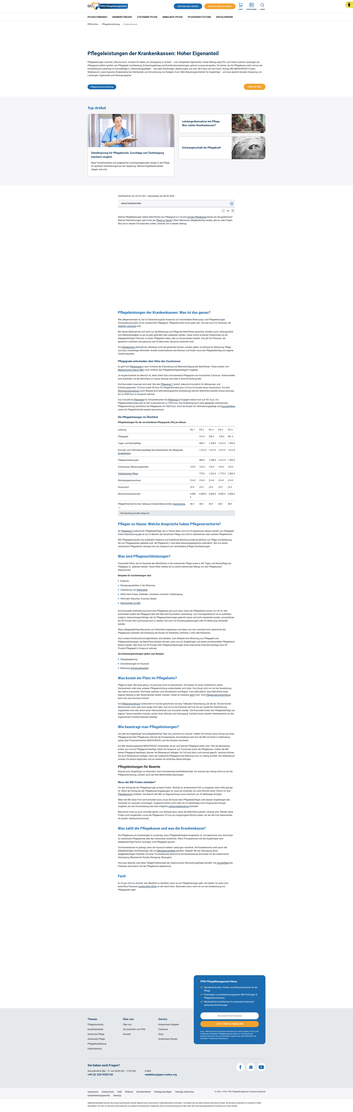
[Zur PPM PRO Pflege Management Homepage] (108, 6)
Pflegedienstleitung (199, 17)
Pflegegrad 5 (174, 399)
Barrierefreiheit (144, 1091)
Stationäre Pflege (147, 17)
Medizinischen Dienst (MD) (131, 370)
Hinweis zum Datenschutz (218, 1038)
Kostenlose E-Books (167, 1039)
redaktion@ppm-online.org (161, 1074)
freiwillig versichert (127, 326)
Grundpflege (223, 863)
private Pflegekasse (196, 217)
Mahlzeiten (142, 590)
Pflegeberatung (125, 794)
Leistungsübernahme (178, 806)
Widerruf (129, 1091)
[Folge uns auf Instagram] (251, 1067)
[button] (349, 4)
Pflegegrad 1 (167, 384)
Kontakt (127, 1034)
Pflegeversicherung (131, 703)
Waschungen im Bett (130, 603)
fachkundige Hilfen (147, 886)
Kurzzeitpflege (228, 406)
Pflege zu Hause (164, 220)
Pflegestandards (97, 17)
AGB (119, 1091)
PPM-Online (93, 24)
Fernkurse (163, 1029)
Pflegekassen (128, 347)
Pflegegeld (139, 399)
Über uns (127, 1024)
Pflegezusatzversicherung (218, 695)
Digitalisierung (224, 17)
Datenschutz (108, 1091)
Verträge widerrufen (184, 1091)
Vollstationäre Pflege (128, 473)
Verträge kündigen (163, 1091)
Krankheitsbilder (122, 17)
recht (192, 695)
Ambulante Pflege (172, 17)
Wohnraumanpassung (129, 391)
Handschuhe (179, 504)
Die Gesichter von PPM (134, 1029)
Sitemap (117, 1095)
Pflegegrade (136, 366)
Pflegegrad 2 (127, 531)
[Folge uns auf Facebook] (240, 1067)
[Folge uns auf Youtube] (261, 1067)
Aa (228, 211)
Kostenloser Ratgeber (168, 1024)
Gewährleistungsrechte (99, 1095)
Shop (160, 1034)
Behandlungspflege (166, 850)
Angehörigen (124, 453)
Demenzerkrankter (140, 668)
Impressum (93, 1091)
